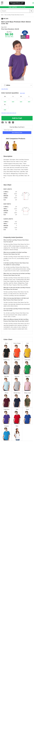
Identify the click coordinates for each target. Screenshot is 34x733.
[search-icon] (31, 10)
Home (2, 14)
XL (5, 104)
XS (5, 96)
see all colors (4, 88)
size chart (22, 93)
